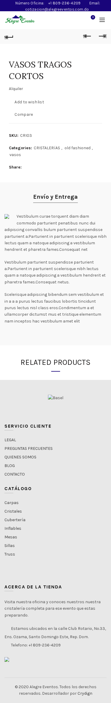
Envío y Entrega (55, 196)
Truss (9, 554)
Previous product (87, 36)
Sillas (9, 545)
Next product (102, 36)
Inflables (12, 528)
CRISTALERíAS (47, 147)
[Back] (8, 36)
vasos (15, 154)
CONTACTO (14, 474)
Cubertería (14, 519)
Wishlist (93, 17)
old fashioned (78, 147)
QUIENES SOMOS (20, 457)
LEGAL (10, 439)
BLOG (9, 465)
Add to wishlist (29, 102)
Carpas (11, 502)
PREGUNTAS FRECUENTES (28, 448)
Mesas (10, 537)
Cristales (13, 511)
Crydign (85, 693)
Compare (24, 114)
